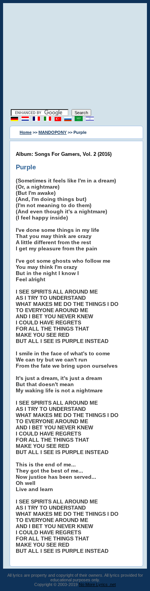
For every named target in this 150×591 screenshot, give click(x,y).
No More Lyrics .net (97, 584)
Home (26, 132)
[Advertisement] (75, 57)
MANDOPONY (52, 132)
